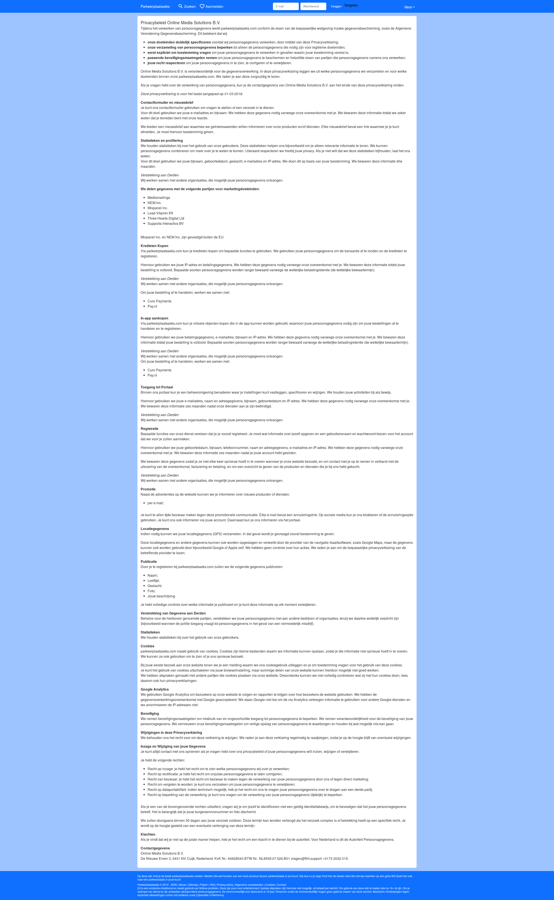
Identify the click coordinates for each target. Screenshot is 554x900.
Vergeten (351, 5)
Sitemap (193, 884)
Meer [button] (408, 7)
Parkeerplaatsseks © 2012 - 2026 (157, 884)
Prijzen (204, 884)
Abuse (182, 884)
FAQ (212, 884)
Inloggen (336, 6)
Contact (281, 884)
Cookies (270, 884)
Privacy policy (225, 884)
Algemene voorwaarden (249, 884)
